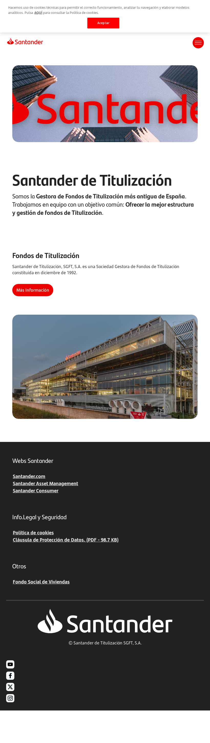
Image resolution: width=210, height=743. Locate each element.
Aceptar (103, 22)
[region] (105, 16)
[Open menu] (198, 42)
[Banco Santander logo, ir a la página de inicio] (25, 43)
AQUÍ (38, 12)
